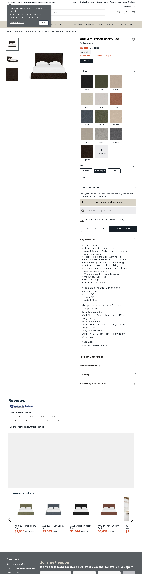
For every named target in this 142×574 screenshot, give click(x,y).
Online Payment (87, 2)
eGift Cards (129, 6)
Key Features (87, 239)
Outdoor (78, 24)
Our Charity (12, 537)
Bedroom (52, 24)
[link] (118, 12)
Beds (47, 31)
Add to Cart (123, 228)
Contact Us (12, 546)
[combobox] (108, 210)
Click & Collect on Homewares (21, 508)
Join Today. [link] (58, 536)
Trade (113, 2)
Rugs (101, 24)
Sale (132, 24)
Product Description (92, 356)
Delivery (84, 374)
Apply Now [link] (60, 561)
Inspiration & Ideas (126, 2)
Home (10, 31)
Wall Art (111, 24)
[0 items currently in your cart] (132, 12)
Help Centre (12, 517)
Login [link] (75, 2)
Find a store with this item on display (105, 219)
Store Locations (14, 528)
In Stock (122, 24)
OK (43, 22)
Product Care (13, 513)
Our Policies (12, 555)
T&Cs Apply (107, 55)
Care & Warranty (90, 365)
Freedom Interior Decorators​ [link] (105, 528)
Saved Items (102, 2)
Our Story (11, 532)
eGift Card (12, 550)
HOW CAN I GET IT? (90, 187)
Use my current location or (109, 202)
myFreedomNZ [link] (60, 527)
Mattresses (65, 24)
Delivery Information (16, 504)
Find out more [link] (17, 22)
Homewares (90, 24)
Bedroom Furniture (34, 31)
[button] (108, 187)
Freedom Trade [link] (63, 551)
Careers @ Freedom (16, 541)
